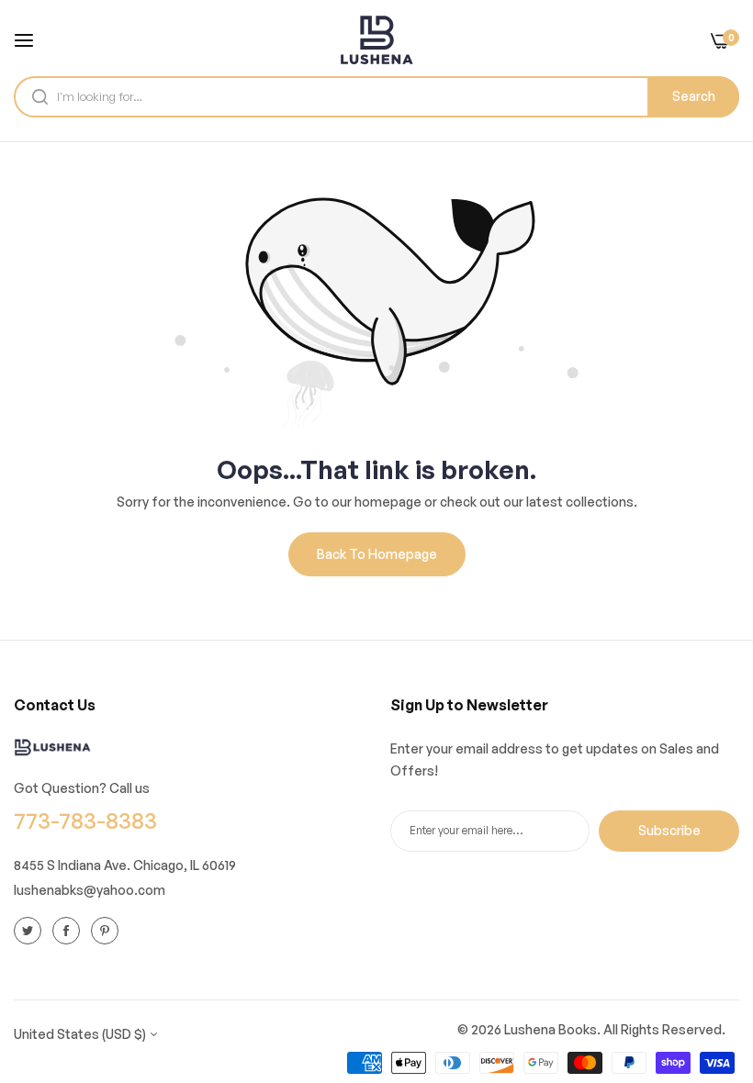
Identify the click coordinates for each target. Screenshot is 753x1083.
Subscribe (669, 830)
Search (693, 96)
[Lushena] (376, 40)
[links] (30, 930)
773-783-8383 (85, 820)
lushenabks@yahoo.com (89, 890)
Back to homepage (377, 554)
